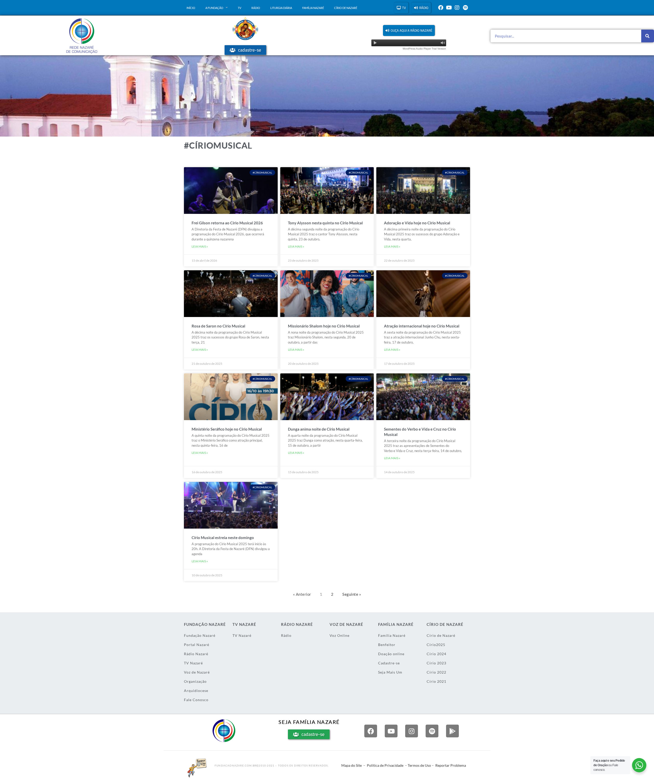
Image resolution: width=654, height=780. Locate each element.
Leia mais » (200, 246)
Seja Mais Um (390, 672)
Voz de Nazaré (197, 672)
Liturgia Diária (281, 7)
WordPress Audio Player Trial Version (424, 48)
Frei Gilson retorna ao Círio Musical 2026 (227, 223)
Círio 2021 (436, 681)
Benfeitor (386, 644)
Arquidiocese (196, 690)
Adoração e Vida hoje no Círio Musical (417, 223)
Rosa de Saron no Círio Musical (218, 326)
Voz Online (339, 635)
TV (239, 7)
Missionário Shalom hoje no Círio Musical (324, 326)
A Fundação (214, 7)
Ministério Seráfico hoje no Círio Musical (227, 429)
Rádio (255, 7)
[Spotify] (465, 7)
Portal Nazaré (196, 644)
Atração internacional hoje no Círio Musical (421, 326)
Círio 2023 (436, 663)
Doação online (391, 654)
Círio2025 (436, 644)
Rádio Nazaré (196, 654)
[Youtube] (448, 7)
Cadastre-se (389, 663)
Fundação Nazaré (199, 635)
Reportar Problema (450, 765)
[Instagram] (457, 7)
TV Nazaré (193, 663)
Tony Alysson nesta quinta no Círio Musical (325, 223)
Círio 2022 (436, 672)
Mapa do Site (351, 765)
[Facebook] (440, 7)
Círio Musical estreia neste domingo (223, 537)
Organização (195, 681)
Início (190, 7)
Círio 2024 (436, 654)
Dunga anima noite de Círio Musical (318, 429)
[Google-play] (452, 731)
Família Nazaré (313, 7)
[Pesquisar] (647, 36)
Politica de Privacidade (385, 765)
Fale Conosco (196, 700)
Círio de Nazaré (345, 7)
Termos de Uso (419, 765)
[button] (409, 30)
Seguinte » (351, 594)
